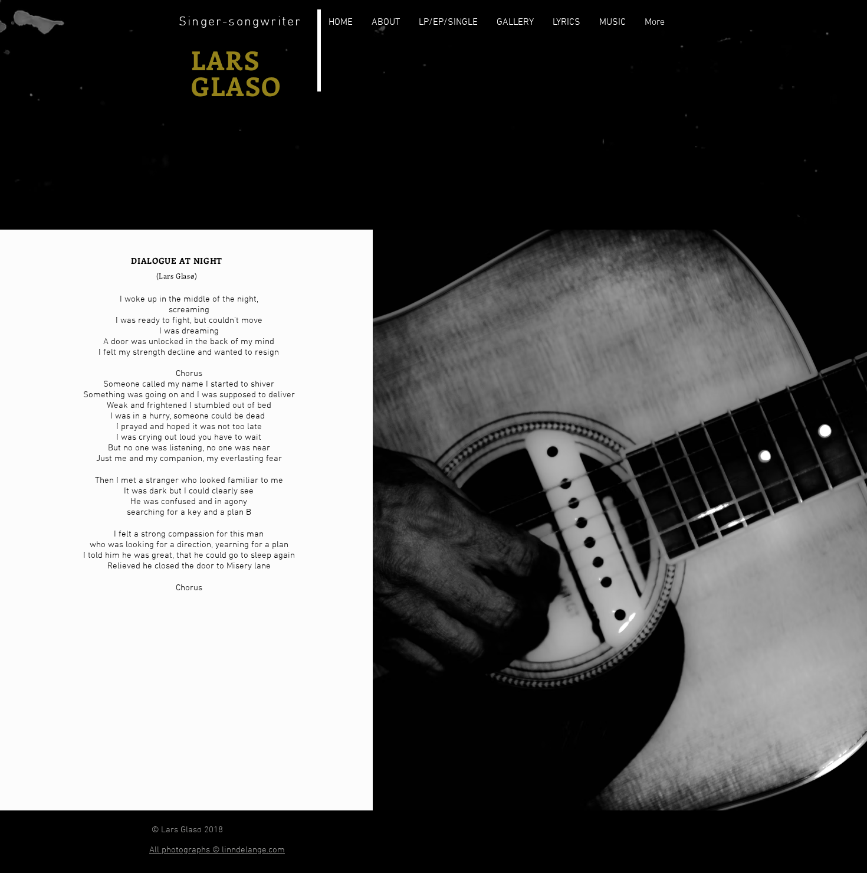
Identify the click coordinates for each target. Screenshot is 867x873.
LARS (225, 59)
